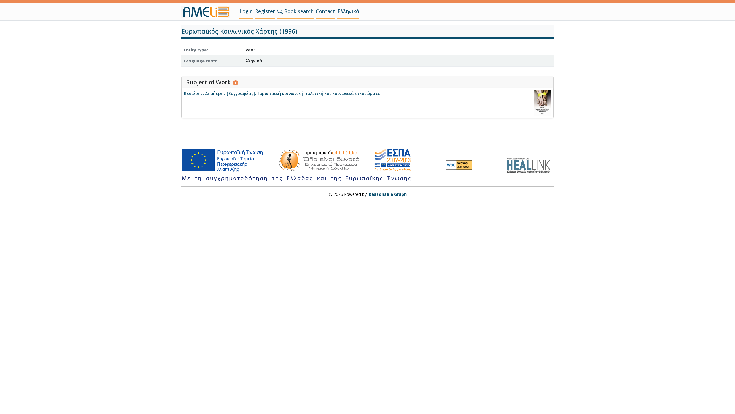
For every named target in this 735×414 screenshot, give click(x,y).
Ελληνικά (348, 11)
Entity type (195, 50)
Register (265, 11)
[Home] (208, 12)
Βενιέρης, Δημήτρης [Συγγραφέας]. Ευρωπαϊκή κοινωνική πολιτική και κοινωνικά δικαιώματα (282, 93)
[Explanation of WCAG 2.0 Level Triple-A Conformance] (459, 165)
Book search (298, 11)
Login (246, 11)
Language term (200, 61)
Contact (325, 11)
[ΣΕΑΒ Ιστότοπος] (530, 164)
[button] (280, 11)
